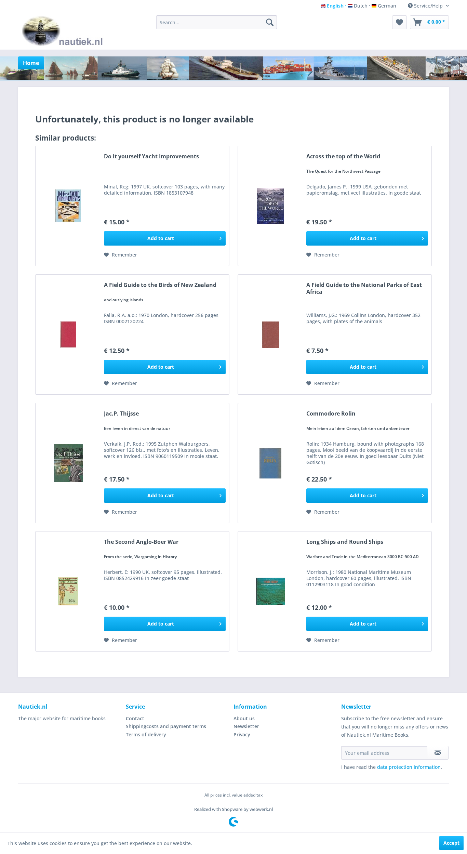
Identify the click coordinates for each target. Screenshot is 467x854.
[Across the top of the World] (270, 206)
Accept (451, 843)
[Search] (270, 22)
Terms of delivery (146, 734)
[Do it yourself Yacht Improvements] (68, 206)
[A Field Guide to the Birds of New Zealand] (68, 334)
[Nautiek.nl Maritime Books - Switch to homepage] (64, 30)
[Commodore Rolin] (270, 463)
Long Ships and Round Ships (344, 542)
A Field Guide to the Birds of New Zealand (160, 285)
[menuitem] (216, 22)
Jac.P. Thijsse (121, 413)
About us (244, 718)
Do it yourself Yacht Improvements (151, 156)
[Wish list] (399, 22)
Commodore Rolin (331, 413)
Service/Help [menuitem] (428, 5)
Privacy (242, 734)
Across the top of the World (343, 156)
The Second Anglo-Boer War (141, 542)
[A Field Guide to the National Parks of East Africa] (270, 334)
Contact (135, 718)
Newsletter (246, 726)
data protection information (409, 767)
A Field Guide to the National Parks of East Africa (364, 288)
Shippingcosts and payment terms (166, 726)
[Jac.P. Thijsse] (68, 463)
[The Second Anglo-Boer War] (68, 591)
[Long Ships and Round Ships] (270, 591)
